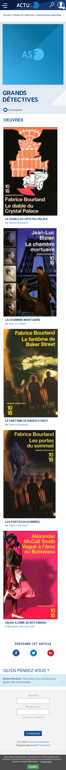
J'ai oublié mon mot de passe (33, 741)
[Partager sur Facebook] (16, 653)
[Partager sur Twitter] (33, 653)
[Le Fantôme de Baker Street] (33, 374)
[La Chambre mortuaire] (33, 273)
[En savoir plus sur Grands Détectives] (33, 54)
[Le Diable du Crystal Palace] (33, 172)
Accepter (33, 767)
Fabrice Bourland (18, 222)
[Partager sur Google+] (50, 653)
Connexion (33, 733)
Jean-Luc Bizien (18, 323)
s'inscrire (45, 745)
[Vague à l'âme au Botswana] (33, 576)
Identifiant (33, 695)
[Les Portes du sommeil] (33, 475)
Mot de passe (33, 706)
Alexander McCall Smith (21, 626)
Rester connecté (34, 717)
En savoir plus (46, 762)
